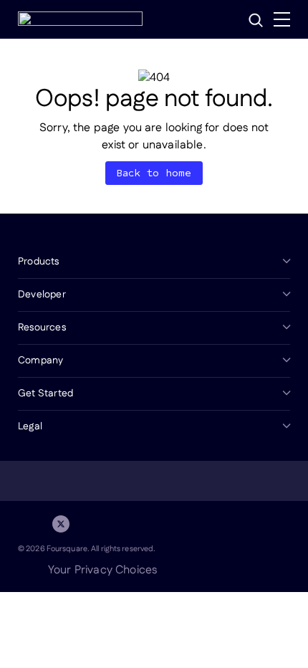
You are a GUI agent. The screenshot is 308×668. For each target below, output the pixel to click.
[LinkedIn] (26, 524)
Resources (42, 327)
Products (38, 261)
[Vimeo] (129, 524)
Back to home (154, 173)
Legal (30, 426)
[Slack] (164, 524)
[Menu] (282, 19)
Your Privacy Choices (102, 570)
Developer (42, 294)
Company (40, 360)
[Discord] (95, 524)
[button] (256, 20)
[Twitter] (60, 524)
